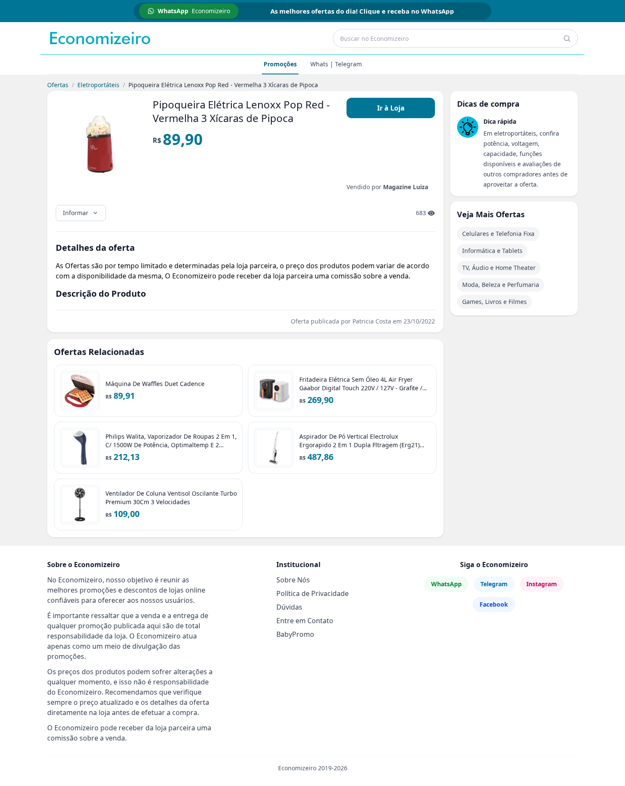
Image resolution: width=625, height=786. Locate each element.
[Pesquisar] (567, 38)
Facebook (494, 604)
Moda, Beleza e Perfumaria (500, 285)
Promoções (280, 64)
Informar (75, 213)
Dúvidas (289, 607)
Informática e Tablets (492, 251)
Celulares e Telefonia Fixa (498, 234)
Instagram (541, 584)
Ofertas (57, 85)
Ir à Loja (391, 108)
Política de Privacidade (312, 593)
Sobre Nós (293, 580)
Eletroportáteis (98, 85)
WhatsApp (446, 584)
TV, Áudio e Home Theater (499, 268)
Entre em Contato (304, 620)
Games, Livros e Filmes (494, 302)
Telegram (494, 584)
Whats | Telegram (336, 64)
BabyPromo (295, 634)
